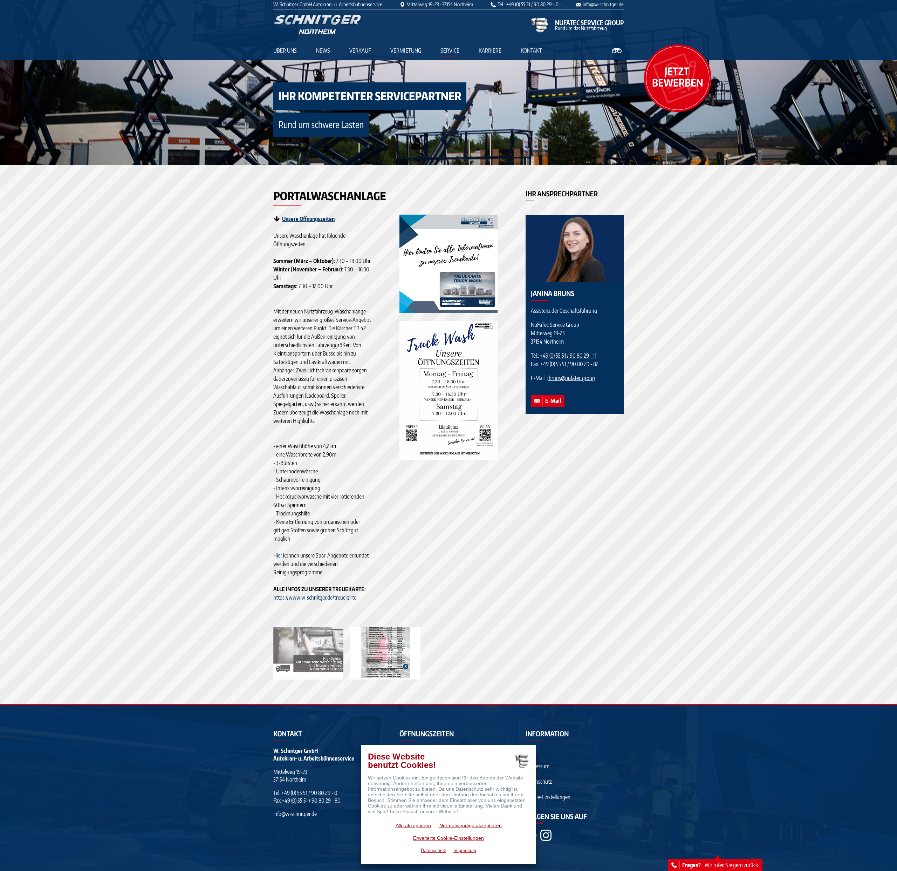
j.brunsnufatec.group (571, 378)
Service (449, 50)
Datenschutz (539, 781)
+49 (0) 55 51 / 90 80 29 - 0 (309, 792)
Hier (277, 555)
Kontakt (531, 50)
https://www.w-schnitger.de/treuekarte (314, 597)
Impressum (537, 766)
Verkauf (360, 50)
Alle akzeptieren (413, 825)
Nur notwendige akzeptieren (470, 825)
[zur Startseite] (317, 25)
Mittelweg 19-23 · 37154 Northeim (439, 4)
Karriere (490, 50)
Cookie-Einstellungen (548, 797)
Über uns (285, 50)
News (323, 50)
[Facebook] (546, 835)
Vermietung (405, 50)
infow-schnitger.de (603, 4)
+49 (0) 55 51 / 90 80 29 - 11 (568, 355)
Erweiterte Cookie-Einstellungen (448, 838)
